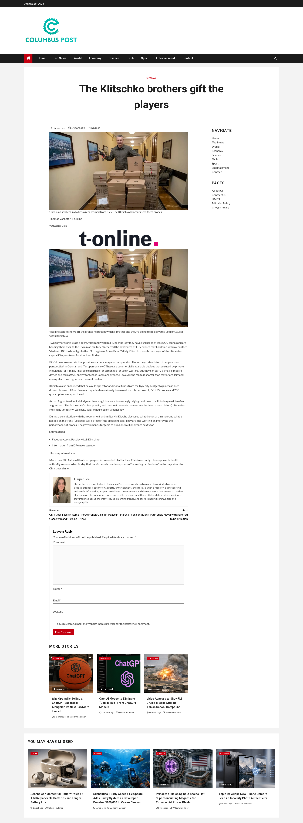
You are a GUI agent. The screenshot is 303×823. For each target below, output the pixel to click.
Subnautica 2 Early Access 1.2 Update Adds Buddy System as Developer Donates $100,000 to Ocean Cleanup (118, 798)
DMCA (216, 199)
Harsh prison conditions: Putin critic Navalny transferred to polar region (154, 514)
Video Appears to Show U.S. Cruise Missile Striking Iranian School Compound (165, 703)
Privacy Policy (220, 207)
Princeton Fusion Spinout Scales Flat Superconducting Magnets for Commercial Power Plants (180, 798)
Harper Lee (59, 127)
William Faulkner (78, 716)
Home (42, 58)
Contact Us (218, 194)
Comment (60, 542)
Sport (145, 58)
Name (57, 588)
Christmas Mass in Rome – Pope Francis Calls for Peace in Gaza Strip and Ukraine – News (83, 514)
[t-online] (118, 237)
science (161, 753)
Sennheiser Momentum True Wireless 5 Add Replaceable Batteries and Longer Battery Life (57, 798)
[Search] (275, 58)
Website (58, 612)
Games (97, 753)
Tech (130, 58)
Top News (59, 58)
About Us (217, 190)
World (78, 58)
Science (114, 58)
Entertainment (165, 58)
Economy (95, 58)
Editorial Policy (221, 203)
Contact (188, 58)
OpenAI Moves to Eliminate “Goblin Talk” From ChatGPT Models (118, 703)
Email (57, 600)
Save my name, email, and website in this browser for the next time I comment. (103, 623)
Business (224, 753)
